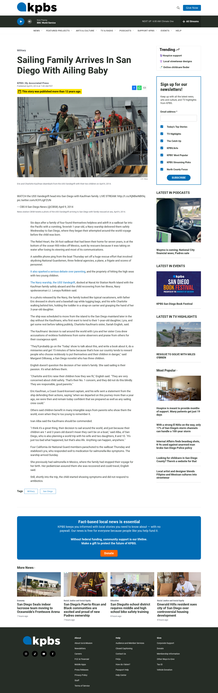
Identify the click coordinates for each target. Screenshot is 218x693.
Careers (78, 654)
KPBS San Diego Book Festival (174, 303)
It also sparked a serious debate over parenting (57, 271)
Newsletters (80, 648)
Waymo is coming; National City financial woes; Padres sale (175, 251)
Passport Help (122, 670)
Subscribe (179, 177)
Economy (20, 600)
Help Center (121, 675)
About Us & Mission (83, 643)
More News (25, 568)
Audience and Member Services (130, 643)
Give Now (192, 7)
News (37, 30)
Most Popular (166, 370)
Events (165, 30)
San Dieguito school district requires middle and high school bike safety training (130, 608)
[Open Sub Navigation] (42, 30)
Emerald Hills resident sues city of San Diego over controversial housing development (177, 610)
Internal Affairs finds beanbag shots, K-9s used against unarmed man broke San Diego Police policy (178, 444)
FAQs (118, 659)
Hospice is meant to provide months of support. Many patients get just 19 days (178, 411)
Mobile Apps (80, 664)
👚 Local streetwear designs (176, 61)
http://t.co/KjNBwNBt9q (131, 196)
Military (21, 50)
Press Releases (81, 670)
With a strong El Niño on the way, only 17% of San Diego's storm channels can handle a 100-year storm (178, 428)
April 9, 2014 (66, 206)
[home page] (37, 7)
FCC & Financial (82, 659)
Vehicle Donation (164, 670)
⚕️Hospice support (171, 55)
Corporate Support (165, 643)
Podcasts (125, 30)
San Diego (48, 491)
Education (114, 600)
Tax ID (160, 664)
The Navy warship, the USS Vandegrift (52, 282)
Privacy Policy (81, 675)
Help (179, 30)
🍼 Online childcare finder (174, 67)
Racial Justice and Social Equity (77, 600)
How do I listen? (123, 664)
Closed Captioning (124, 648)
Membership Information (168, 654)
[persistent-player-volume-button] (29, 21)
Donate (109, 553)
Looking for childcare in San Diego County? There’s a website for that (176, 459)
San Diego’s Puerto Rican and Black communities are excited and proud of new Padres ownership (85, 610)
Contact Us (121, 654)
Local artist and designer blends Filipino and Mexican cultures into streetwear (176, 474)
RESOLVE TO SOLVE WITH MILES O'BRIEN (175, 356)
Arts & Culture (85, 30)
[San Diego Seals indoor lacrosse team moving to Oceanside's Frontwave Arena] (39, 584)
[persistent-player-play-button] (20, 21)
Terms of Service (82, 686)
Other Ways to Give (165, 659)
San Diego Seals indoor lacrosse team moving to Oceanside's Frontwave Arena (38, 608)
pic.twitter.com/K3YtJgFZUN (34, 200)
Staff (77, 680)
